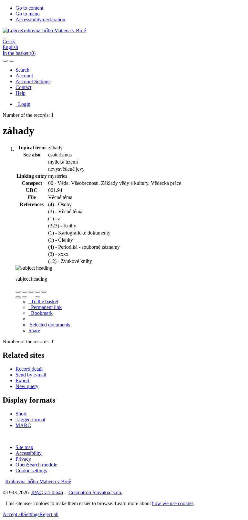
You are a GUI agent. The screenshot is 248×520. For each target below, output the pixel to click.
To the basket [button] (43, 301)
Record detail (29, 369)
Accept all (13, 514)
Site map (24, 447)
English (10, 47)
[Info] (43, 292)
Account (24, 75)
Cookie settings (31, 470)
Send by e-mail (31, 374)
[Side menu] (5, 61)
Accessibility (29, 453)
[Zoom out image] (24, 292)
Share (34, 330)
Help (21, 93)
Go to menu (28, 13)
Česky (9, 41)
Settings (31, 514)
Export (22, 380)
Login (23, 104)
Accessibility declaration (40, 19)
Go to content (29, 8)
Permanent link (45, 307)
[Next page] (37, 297)
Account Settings (33, 81)
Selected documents (49, 324)
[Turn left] (18, 297)
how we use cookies (172, 503)
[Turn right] (24, 297)
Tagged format (30, 419)
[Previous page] (31, 297)
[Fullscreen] (37, 292)
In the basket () (19, 53)
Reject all (48, 514)
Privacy (23, 459)
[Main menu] (11, 61)
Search (22, 70)
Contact (23, 87)
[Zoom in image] (18, 292)
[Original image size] (31, 292)
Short (21, 413)
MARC (23, 425)
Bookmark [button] (40, 313)
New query (27, 386)
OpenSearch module (36, 464)
